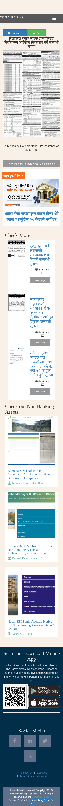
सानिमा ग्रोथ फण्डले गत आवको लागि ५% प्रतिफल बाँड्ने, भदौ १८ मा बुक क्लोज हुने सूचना (41, 364)
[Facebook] (15, 741)
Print (37, 33)
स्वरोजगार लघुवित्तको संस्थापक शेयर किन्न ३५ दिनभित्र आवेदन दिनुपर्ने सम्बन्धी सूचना (41, 312)
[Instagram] (30, 756)
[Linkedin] (30, 741)
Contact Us (27, 772)
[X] (45, 741)
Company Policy (40, 796)
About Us (42, 772)
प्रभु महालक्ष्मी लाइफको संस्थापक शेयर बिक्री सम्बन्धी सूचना (40, 255)
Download (16, 33)
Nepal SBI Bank (22, 633)
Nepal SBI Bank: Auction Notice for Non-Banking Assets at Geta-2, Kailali (31, 625)
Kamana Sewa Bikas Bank (28, 483)
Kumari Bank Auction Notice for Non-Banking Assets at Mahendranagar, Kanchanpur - (30, 549)
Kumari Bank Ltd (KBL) (27, 558)
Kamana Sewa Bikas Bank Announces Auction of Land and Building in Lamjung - (29, 474)
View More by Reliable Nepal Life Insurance (31, 163)
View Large (40, 280)
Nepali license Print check (34, 776)
